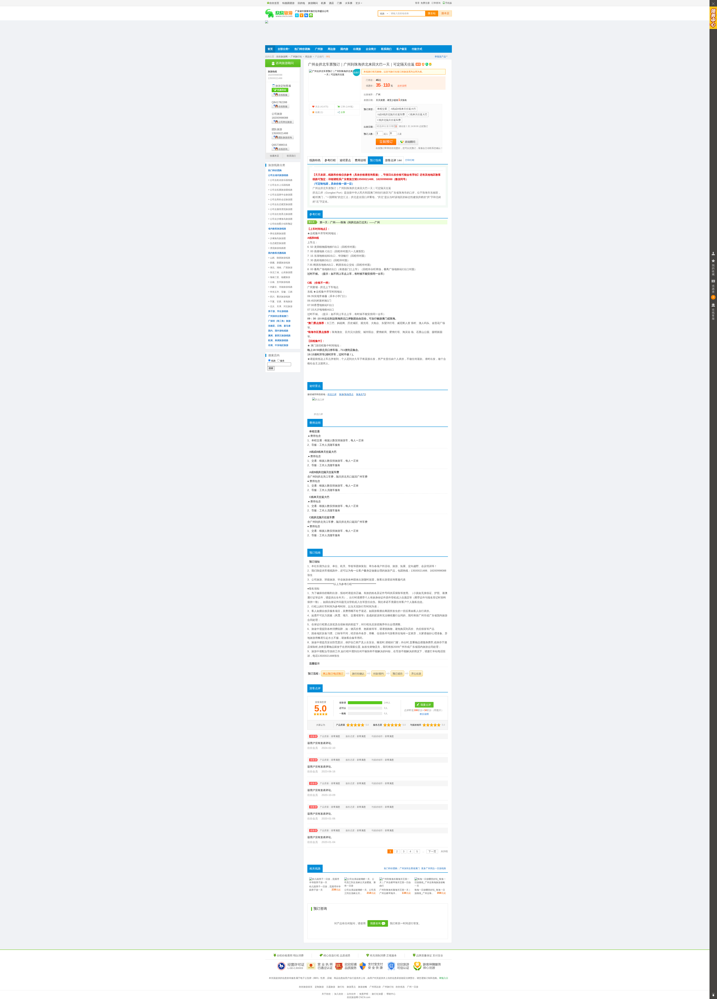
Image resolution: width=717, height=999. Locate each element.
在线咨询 (282, 149)
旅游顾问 (313, 3)
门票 (339, 3)
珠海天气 (360, 394)
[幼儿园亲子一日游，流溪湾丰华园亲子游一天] (325, 882)
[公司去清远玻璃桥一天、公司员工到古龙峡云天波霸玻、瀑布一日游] (360, 885)
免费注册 (425, 3)
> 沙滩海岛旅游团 (277, 238)
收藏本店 (274, 156)
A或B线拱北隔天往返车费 (391, 114)
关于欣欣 (326, 994)
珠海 (343, 222)
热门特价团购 (302, 48)
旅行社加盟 (377, 994)
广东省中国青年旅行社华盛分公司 (312, 11)
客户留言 (401, 48)
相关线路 (315, 868)
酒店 (331, 3)
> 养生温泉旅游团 (277, 233)
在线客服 (282, 95)
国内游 (344, 48)
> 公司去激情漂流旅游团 (280, 209)
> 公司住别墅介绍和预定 (280, 224)
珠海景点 (348, 394)
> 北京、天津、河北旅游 (280, 306)
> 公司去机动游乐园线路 (280, 180)
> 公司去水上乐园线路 (279, 185)
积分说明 (424, 714)
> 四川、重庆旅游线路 (279, 296)
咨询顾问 (408, 142)
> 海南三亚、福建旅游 (279, 277)
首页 (270, 48)
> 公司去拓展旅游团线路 (280, 190)
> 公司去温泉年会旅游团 (280, 194)
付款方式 (417, 48)
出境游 (357, 48)
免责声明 (363, 994)
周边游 (332, 48)
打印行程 (409, 160)
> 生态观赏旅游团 (277, 243)
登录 (417, 3)
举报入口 (443, 978)
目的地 (301, 3)
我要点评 (425, 704)
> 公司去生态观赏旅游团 (280, 204)
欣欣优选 (400, 987)
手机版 (448, 3)
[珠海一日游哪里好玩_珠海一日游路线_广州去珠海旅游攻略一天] (430, 885)
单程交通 (382, 108)
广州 (378, 94)
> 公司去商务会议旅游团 (280, 199)
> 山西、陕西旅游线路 (279, 258)
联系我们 (386, 48)
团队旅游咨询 (285, 137)
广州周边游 (375, 987)
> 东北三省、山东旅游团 (280, 272)
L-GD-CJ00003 (295, 968)
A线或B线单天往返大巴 (403, 108)
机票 (323, 3)
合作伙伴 (351, 994)
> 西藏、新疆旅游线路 (279, 262)
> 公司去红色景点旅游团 (280, 214)
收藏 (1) (319, 112)
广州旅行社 (296, 56)
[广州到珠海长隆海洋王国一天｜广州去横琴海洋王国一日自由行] (395, 885)
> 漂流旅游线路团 (277, 248)
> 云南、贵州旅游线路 (279, 282)
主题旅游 (330, 987)
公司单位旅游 (285, 122)
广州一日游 (412, 987)
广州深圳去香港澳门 (410, 868)
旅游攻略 (362, 987)
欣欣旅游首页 (305, 987)
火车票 (348, 3)
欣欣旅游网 (282, 56)
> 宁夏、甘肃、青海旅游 (280, 301)
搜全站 (432, 13)
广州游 (319, 48)
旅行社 (341, 987)
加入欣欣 (338, 994)
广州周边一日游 (433, 868)
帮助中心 (391, 994)
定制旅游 (319, 987)
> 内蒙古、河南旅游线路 (280, 287)
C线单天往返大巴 (418, 114)
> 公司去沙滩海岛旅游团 (280, 219)
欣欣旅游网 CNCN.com (358, 997)
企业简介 (371, 48)
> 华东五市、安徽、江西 (280, 292)
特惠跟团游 (288, 3)
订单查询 (436, 3)
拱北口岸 (345, 318)
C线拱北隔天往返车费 (389, 120)
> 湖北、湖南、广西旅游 (280, 267)
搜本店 (445, 13)
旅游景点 (351, 987)
